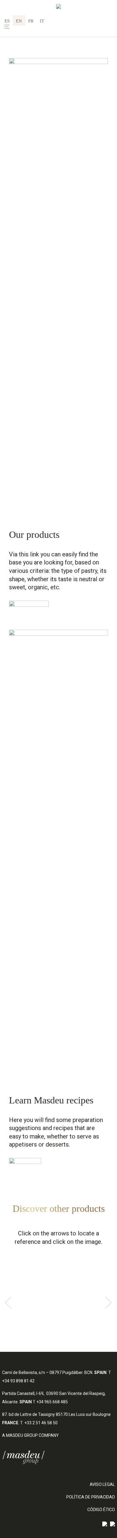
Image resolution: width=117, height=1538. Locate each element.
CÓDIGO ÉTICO (101, 1509)
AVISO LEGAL (102, 1484)
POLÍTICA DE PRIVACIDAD (90, 1497)
